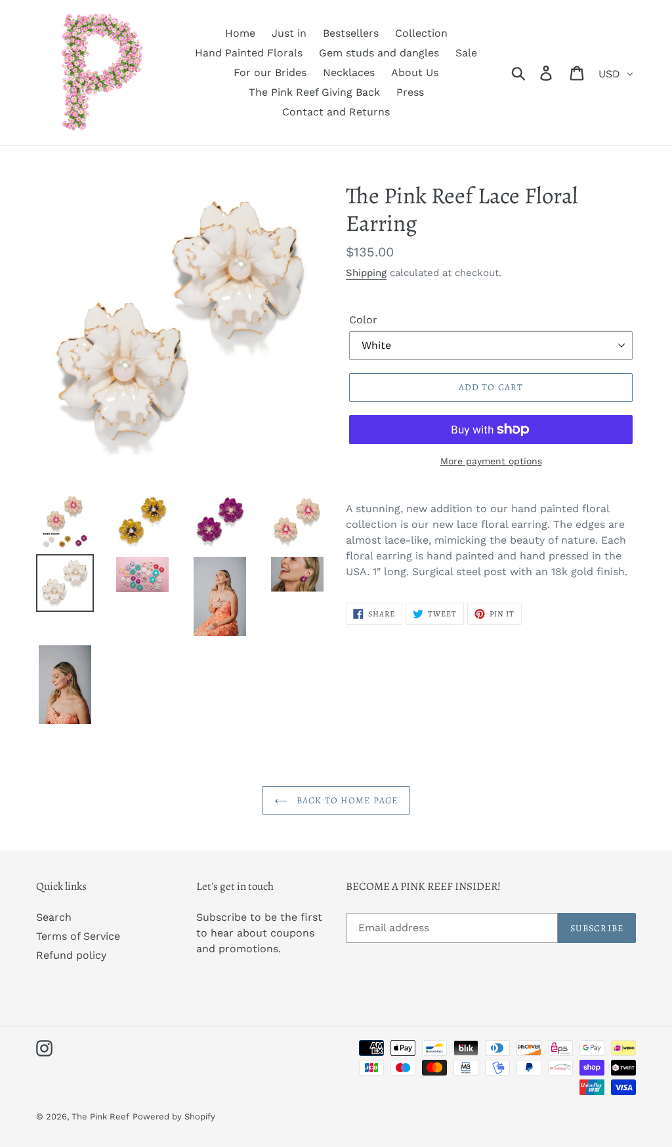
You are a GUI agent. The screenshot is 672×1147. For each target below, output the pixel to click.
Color (363, 319)
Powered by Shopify (174, 1116)
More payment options (491, 461)
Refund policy (71, 955)
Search (54, 917)
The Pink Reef (100, 1116)
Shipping (366, 273)
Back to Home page (346, 800)
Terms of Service (78, 936)
